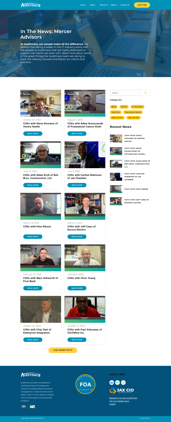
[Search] (145, 93)
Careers (112, 404)
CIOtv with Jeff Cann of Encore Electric (136, 201)
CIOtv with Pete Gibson (37, 226)
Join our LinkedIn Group (119, 401)
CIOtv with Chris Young (81, 278)
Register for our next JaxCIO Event (123, 398)
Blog (114, 107)
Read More (32, 134)
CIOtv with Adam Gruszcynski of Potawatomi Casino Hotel (134, 151)
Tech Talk (116, 112)
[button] (63, 350)
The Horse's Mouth (133, 112)
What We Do (117, 118)
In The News (137, 107)
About (92, 5)
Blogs (113, 5)
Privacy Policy (145, 418)
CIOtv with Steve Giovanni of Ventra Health (134, 138)
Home (82, 5)
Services (103, 5)
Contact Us (124, 5)
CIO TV (124, 107)
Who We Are (133, 118)
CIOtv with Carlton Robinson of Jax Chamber (134, 176)
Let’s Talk (142, 5)
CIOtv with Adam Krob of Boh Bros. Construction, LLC (137, 164)
